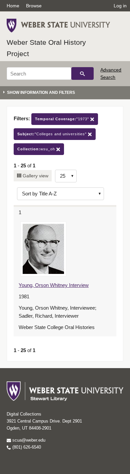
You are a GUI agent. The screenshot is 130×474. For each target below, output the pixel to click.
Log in (120, 5)
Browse (34, 5)
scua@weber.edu (28, 440)
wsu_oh (36, 149)
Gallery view (34, 175)
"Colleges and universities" (52, 134)
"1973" (62, 119)
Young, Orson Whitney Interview (54, 285)
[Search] (82, 73)
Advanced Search (110, 73)
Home (13, 5)
